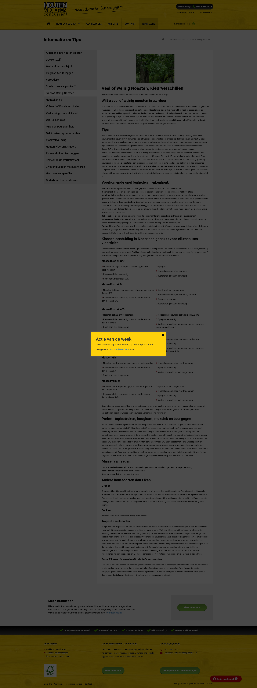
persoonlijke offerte (119, 349)
